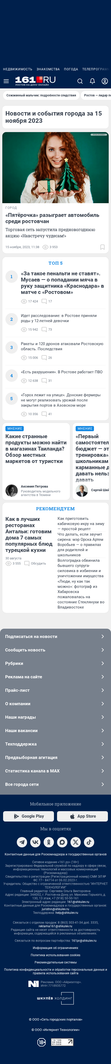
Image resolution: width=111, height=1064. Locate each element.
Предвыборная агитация (31, 757)
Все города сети (22, 784)
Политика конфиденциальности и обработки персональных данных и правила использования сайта (55, 971)
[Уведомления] (92, 81)
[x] (75, 842)
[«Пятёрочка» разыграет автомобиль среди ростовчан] (55, 167)
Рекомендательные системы (56, 962)
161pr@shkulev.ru (84, 941)
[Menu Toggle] (6, 81)
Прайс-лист (17, 690)
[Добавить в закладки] (102, 247)
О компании (17, 703)
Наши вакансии (21, 730)
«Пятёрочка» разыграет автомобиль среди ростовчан (52, 218)
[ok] (49, 842)
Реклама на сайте (23, 676)
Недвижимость (18, 69)
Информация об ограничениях (55, 948)
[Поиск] (80, 81)
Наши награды (20, 717)
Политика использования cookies (55, 955)
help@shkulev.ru (67, 913)
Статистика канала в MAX (32, 770)
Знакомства (48, 69)
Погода (71, 69)
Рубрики (14, 663)
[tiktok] (89, 842)
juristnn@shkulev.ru (55, 909)
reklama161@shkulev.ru (55, 926)
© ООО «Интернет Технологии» (55, 1030)
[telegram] (22, 842)
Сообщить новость (25, 649)
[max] (62, 842)
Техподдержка (21, 744)
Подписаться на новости (31, 636)
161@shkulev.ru (78, 902)
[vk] (35, 842)
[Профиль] (105, 81)
